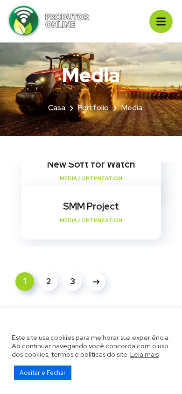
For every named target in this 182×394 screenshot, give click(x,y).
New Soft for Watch (91, 164)
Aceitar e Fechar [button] (43, 373)
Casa (56, 108)
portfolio (93, 108)
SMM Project (91, 206)
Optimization (101, 178)
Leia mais (144, 354)
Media (68, 178)
